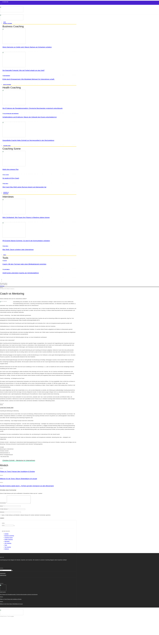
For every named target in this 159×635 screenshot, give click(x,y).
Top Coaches (7, 547)
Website (2, 512)
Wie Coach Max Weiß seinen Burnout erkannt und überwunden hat (24, 187)
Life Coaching (7, 543)
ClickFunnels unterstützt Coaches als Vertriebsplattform (20, 273)
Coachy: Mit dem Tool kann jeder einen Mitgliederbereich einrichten (24, 264)
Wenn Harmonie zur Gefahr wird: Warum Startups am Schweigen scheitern (27, 47)
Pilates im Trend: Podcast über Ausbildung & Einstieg (17, 471)
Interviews (5, 193)
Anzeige (6, 533)
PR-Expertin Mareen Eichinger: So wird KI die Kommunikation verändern (26, 241)
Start (3, 621)
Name (2, 506)
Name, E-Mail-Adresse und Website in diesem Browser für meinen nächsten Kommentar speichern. (26, 515)
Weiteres (1, 287)
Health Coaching (7, 84)
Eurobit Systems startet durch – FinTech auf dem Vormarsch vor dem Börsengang (27, 486)
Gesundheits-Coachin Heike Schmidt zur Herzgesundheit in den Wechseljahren (28, 140)
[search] (12, 570)
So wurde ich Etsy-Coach (10, 178)
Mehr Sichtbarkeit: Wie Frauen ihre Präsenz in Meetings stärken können (26, 217)
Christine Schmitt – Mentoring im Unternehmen (18, 460)
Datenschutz (3, 575)
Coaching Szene (6, 145)
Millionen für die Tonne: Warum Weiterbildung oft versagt (18, 478)
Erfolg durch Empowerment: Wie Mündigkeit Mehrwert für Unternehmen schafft (28, 79)
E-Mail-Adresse (4, 509)
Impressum (3, 573)
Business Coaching (7, 23)
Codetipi (12, 616)
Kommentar (3, 503)
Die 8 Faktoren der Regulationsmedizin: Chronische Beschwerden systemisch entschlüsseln (32, 108)
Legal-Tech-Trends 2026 (6, 407)
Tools (4, 254)
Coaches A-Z (5, 629)
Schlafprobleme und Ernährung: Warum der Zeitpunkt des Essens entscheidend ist (29, 117)
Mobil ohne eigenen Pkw (10, 169)
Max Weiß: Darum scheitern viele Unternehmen (18, 249)
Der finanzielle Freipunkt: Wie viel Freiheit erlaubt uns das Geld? (23, 70)
